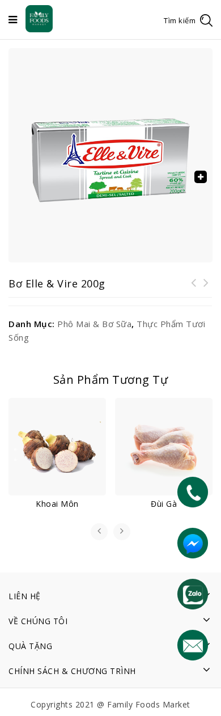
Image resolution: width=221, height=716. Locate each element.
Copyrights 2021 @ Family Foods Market (110, 704)
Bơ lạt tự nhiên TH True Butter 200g (194, 289)
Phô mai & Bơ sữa (94, 323)
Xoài (206, 289)
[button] (200, 177)
